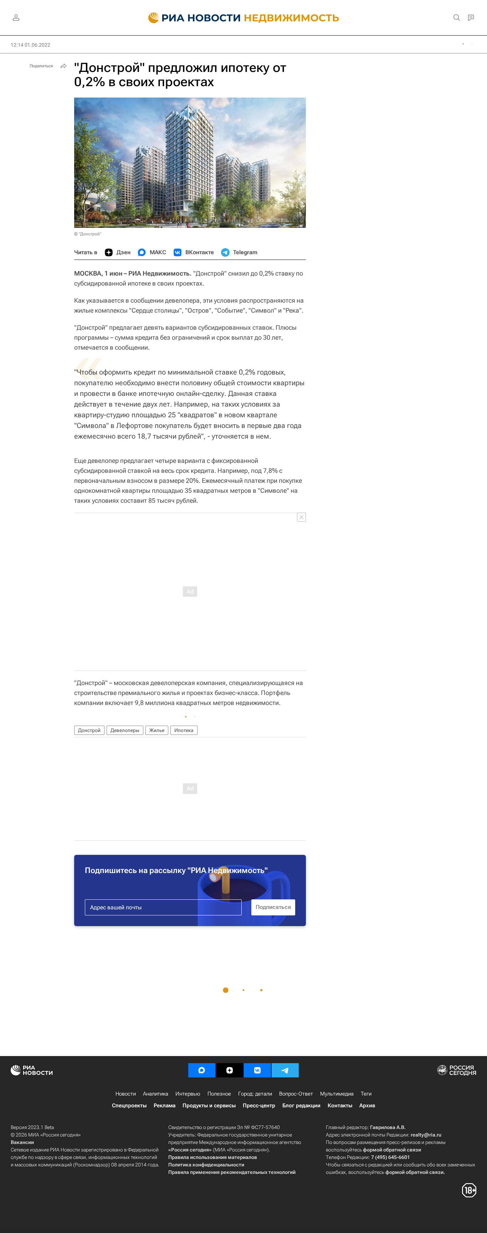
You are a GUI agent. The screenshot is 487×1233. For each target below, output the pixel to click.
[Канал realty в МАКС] (201, 1070)
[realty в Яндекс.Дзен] (229, 1070)
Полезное (219, 1094)
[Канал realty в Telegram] (285, 1070)
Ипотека (184, 730)
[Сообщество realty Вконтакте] (257, 1070)
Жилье (156, 730)
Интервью (187, 1094)
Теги (366, 1094)
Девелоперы (125, 730)
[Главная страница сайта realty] (244, 18)
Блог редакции (301, 1105)
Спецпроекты (129, 1105)
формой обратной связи (392, 1150)
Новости (126, 1094)
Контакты (340, 1105)
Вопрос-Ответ (296, 1094)
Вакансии (22, 1142)
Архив (367, 1105)
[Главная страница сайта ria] (190, 18)
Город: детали (255, 1094)
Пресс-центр (259, 1105)
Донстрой (89, 730)
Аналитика (155, 1094)
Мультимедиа (337, 1094)
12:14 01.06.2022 (30, 45)
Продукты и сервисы (209, 1105)
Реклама (164, 1105)
